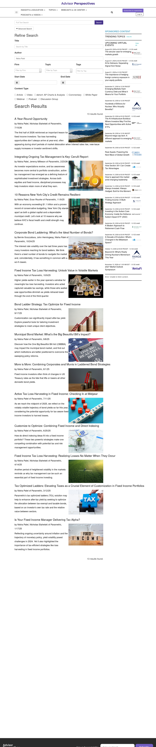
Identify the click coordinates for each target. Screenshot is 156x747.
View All (129, 37)
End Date (65, 76)
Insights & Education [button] (32, 10)
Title (17, 40)
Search (99, 22)
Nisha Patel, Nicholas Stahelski (32, 123)
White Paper (91, 94)
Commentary (74, 94)
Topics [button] (52, 10)
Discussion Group (49, 99)
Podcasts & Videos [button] (31, 15)
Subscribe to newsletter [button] (133, 10)
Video (29, 94)
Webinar (20, 99)
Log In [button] (139, 14)
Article (19, 94)
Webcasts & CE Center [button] (73, 10)
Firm (17, 64)
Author (18, 52)
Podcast (32, 99)
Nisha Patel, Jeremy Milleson (31, 161)
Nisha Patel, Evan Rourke (29, 199)
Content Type (21, 88)
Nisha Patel (23, 275)
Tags (78, 64)
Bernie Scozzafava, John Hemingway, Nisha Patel (41, 237)
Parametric (56, 123)
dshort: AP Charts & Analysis (50, 94)
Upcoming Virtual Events (116, 44)
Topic (48, 64)
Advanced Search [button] (25, 28)
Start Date (20, 76)
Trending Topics (115, 36)
